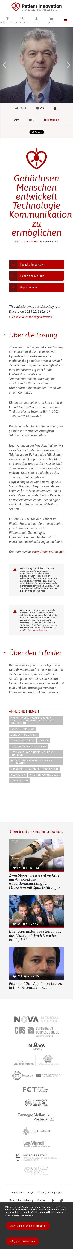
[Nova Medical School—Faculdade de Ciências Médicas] (36, 1019)
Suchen (22, 22)
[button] (4, 65)
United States (19, 780)
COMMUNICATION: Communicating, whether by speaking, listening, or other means (32, 720)
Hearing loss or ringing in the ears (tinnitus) (32, 753)
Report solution (29, 287)
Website (43, 740)
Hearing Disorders (22, 740)
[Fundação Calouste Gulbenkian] (36, 1102)
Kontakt (41, 1200)
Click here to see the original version (30, 317)
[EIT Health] (36, 1075)
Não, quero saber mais (22, 1241)
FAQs (30, 1192)
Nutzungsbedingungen (49, 1192)
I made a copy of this (32, 275)
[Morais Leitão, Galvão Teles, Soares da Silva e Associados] (37, 1157)
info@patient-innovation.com (33, 630)
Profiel (36, 22)
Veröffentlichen (7, 22)
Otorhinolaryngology (45, 774)
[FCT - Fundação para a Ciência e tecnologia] (36, 1089)
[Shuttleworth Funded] (36, 1131)
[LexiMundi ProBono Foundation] (36, 1144)
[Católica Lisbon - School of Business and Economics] (36, 1170)
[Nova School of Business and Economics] (36, 1046)
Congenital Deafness (24, 734)
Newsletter (17, 1192)
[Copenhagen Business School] (36, 1032)
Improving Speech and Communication (34, 768)
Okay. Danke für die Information (28, 1225)
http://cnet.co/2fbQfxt (48, 552)
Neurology (18, 774)
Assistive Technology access (28, 746)
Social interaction (23, 728)
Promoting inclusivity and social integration (31, 761)
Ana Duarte (32, 241)
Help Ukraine (51, 119)
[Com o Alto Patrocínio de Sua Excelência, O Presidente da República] (36, 1060)
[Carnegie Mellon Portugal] (36, 1117)
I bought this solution (32, 264)
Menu (51, 22)
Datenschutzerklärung (21, 1200)
